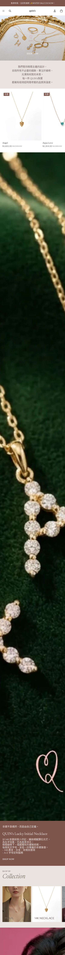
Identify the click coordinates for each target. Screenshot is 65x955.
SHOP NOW (32, 54)
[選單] (3, 10)
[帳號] (54, 11)
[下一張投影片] (59, 904)
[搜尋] (10, 11)
